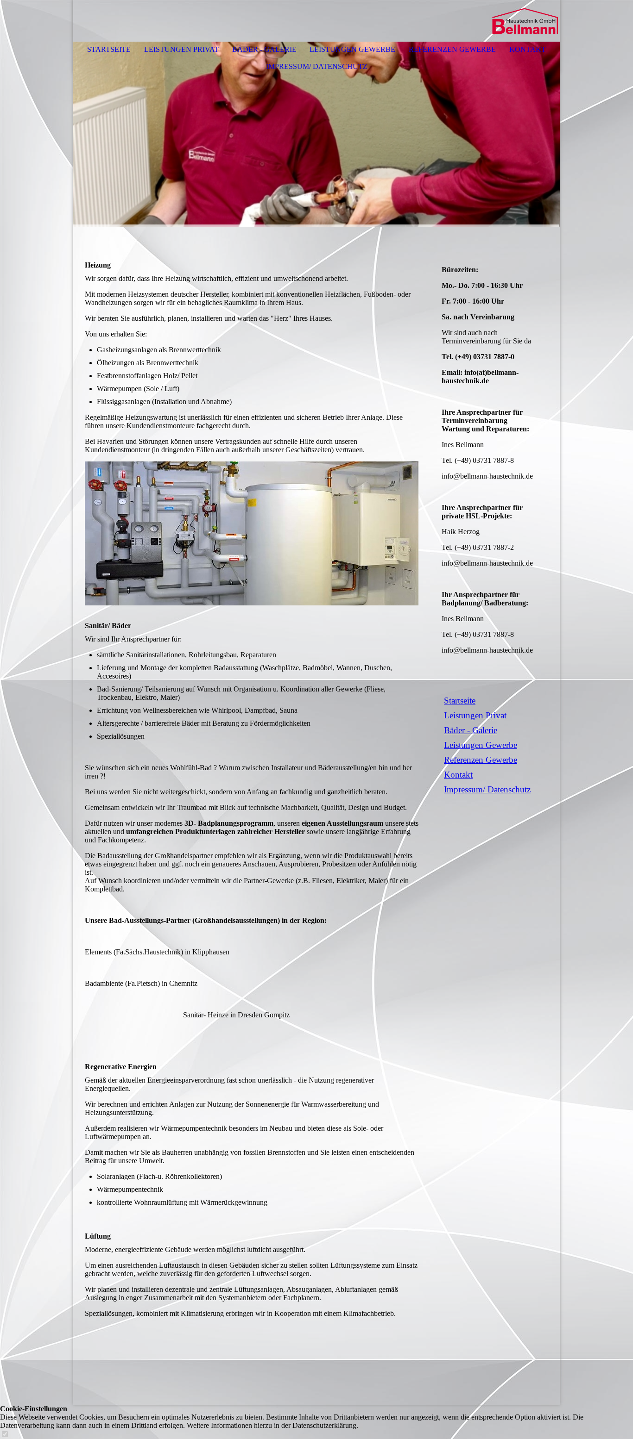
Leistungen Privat (181, 49)
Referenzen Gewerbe (452, 49)
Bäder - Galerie (264, 49)
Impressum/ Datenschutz (316, 66)
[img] (525, 21)
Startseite (109, 49)
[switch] (4, 1435)
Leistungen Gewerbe (352, 49)
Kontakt (527, 49)
